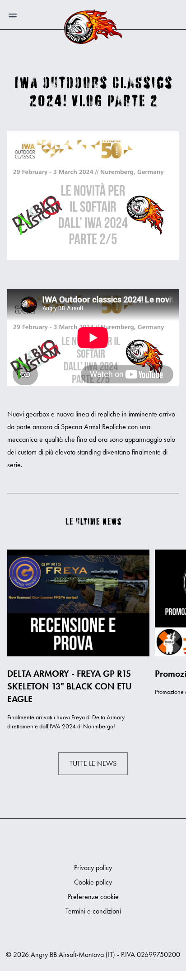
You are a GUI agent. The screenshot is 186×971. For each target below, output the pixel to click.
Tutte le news (93, 763)
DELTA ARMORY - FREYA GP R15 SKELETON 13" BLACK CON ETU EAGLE (69, 686)
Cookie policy (93, 882)
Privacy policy (93, 867)
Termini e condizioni (93, 911)
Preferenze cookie (93, 896)
